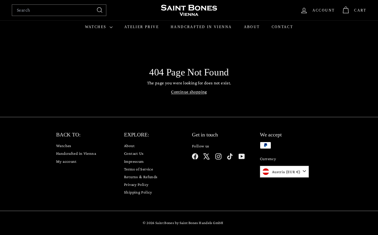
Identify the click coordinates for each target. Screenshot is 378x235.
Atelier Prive (141, 27)
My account (66, 161)
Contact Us (134, 153)
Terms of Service (138, 169)
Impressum (134, 161)
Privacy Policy (136, 184)
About (252, 27)
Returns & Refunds (140, 176)
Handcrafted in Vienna (201, 27)
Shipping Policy (138, 192)
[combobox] (59, 10)
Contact (282, 27)
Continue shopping (189, 91)
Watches (96, 27)
